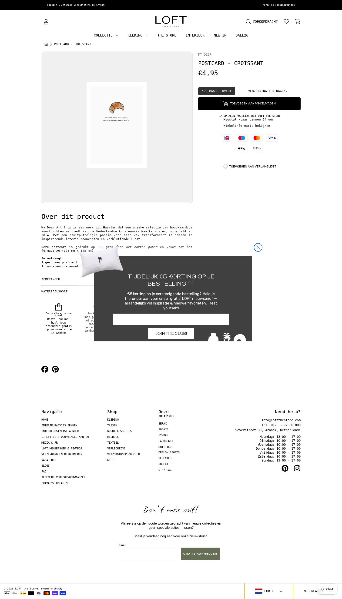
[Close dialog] (258, 247)
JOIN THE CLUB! (171, 333)
